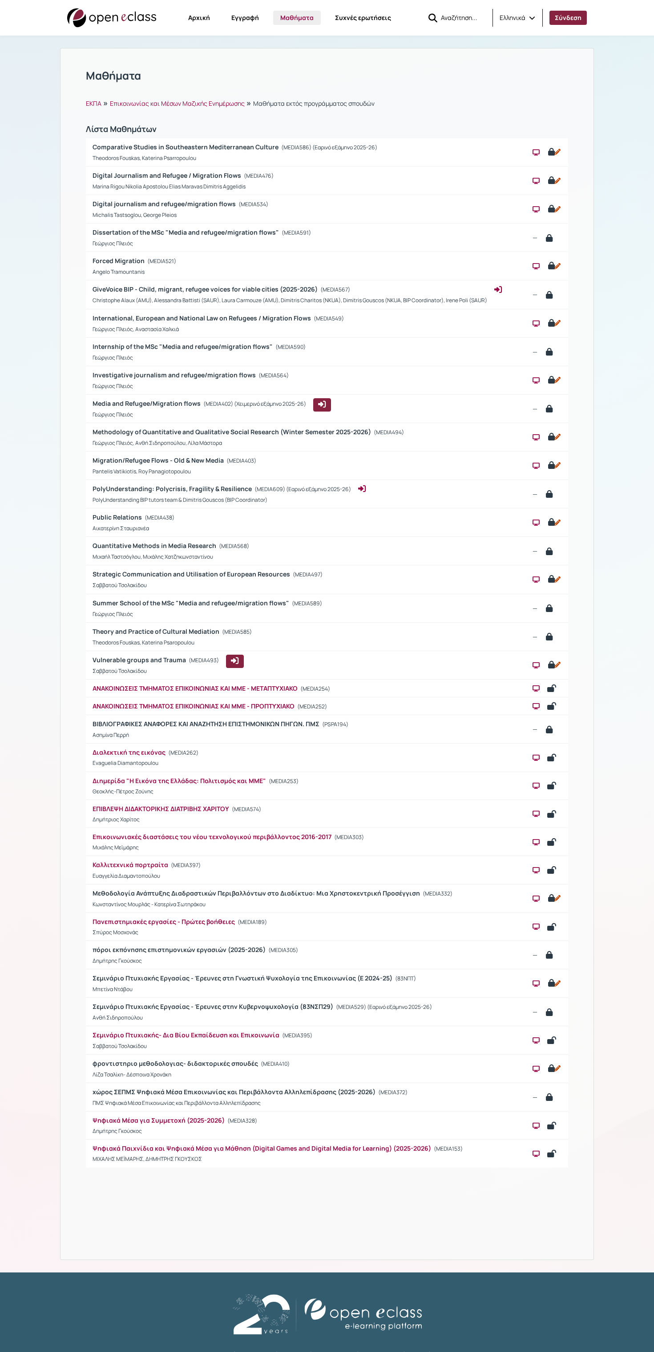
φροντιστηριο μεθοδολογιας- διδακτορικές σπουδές (176, 1063)
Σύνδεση (568, 17)
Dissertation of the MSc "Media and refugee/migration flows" (186, 232)
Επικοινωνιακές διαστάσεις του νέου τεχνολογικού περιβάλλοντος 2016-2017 (212, 836)
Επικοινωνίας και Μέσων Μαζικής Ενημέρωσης (177, 103)
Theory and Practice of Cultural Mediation (157, 631)
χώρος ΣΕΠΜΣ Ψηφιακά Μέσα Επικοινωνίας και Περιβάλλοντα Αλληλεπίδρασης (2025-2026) (235, 1092)
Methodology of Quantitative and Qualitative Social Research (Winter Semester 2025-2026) (232, 432)
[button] (517, 17)
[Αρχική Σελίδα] (111, 17)
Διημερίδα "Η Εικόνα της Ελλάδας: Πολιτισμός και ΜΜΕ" (179, 780)
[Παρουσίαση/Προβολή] (536, 152)
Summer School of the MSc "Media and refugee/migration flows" (192, 603)
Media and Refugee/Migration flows (147, 403)
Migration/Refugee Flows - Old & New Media (159, 460)
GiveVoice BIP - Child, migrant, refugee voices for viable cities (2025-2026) (206, 289)
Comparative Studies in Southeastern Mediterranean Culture (186, 147)
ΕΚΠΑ (93, 103)
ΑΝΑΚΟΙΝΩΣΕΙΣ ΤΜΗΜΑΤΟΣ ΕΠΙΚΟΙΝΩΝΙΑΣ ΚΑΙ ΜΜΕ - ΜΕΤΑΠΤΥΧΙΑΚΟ (195, 688)
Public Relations (118, 517)
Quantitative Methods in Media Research (155, 545)
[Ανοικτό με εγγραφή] (554, 152)
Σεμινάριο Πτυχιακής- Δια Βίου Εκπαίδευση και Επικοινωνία (186, 1035)
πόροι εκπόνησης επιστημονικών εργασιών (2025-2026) (180, 949)
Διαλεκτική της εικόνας (129, 752)
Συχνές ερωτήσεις (363, 17)
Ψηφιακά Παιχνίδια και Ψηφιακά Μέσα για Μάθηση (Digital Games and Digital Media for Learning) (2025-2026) (262, 1148)
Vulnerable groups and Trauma (140, 660)
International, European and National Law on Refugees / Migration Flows (202, 318)
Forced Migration (119, 260)
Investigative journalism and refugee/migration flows (175, 375)
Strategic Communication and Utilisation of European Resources (192, 574)
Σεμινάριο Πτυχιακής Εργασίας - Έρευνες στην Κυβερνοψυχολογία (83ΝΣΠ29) (214, 1006)
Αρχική (199, 17)
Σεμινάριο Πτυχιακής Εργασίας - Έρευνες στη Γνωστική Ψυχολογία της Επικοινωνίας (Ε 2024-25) (243, 978)
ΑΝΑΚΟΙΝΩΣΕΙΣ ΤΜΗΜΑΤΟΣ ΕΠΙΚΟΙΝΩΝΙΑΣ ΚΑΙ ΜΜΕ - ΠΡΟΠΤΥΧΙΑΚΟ (194, 706)
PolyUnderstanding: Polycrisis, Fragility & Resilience (173, 488)
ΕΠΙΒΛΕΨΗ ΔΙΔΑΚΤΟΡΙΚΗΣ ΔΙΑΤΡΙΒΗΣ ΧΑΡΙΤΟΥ (161, 808)
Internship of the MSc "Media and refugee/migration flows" (183, 346)
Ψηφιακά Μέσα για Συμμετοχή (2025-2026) (159, 1120)
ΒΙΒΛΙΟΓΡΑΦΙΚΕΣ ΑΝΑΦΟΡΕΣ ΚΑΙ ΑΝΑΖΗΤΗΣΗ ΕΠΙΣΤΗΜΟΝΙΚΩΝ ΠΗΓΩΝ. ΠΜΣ (207, 724)
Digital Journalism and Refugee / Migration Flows (167, 175)
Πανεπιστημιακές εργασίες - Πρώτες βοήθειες (164, 921)
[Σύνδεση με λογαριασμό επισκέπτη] (322, 405)
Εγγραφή (245, 17)
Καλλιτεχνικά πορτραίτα (130, 864)
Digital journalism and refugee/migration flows (165, 204)
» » (230, 102)
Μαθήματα (297, 17)
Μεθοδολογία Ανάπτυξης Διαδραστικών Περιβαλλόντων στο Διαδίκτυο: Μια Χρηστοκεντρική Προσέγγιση (257, 893)
